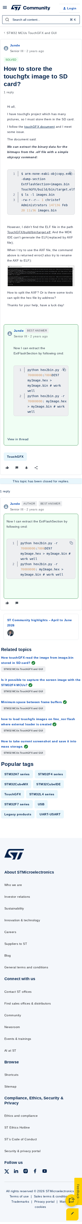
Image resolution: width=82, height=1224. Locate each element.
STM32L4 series (41, 794)
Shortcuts (11, 1074)
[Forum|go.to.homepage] (30, 8)
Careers (10, 932)
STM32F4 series (50, 774)
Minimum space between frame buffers (31, 702)
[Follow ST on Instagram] (25, 1171)
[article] (41, 554)
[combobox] (41, 19)
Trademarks (20, 1201)
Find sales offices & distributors (27, 1003)
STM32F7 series (17, 804)
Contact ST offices (18, 991)
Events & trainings (17, 1038)
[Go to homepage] (14, 859)
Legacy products (17, 814)
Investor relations (17, 896)
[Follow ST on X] (6, 1172)
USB (41, 804)
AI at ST (10, 1050)
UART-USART (50, 814)
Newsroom (12, 1027)
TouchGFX (15, 456)
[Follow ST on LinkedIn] (16, 1171)
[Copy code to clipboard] (70, 173)
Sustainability (14, 908)
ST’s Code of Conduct (20, 1139)
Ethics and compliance (21, 1115)
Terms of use (19, 1196)
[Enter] (7, 19)
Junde (15, 45)
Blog (7, 955)
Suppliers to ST (15, 943)
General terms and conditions (26, 967)
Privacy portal (44, 1201)
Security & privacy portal (22, 1151)
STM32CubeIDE (48, 784)
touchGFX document (39, 126)
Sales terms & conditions (52, 1196)
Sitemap (10, 1086)
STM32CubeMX (16, 784)
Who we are (13, 885)
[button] (4, 9)
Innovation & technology (22, 920)
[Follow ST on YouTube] (44, 1171)
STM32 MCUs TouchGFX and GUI (32, 33)
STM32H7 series (17, 774)
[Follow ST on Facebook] (35, 1171)
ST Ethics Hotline (17, 1127)
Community (12, 1015)
